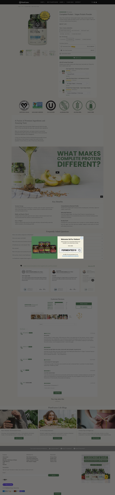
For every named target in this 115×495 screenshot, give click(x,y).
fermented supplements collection (70, 256)
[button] (70, 250)
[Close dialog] (82, 238)
